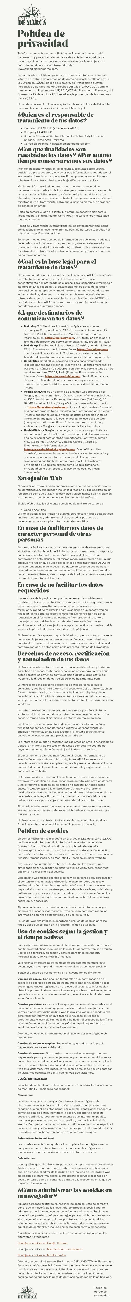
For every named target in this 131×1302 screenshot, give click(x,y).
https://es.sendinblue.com (62, 376)
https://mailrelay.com (59, 337)
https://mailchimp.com (92, 349)
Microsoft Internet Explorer (65, 1249)
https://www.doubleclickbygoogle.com (49, 449)
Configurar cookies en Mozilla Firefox (42, 1255)
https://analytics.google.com (48, 407)
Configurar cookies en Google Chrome (42, 1243)
